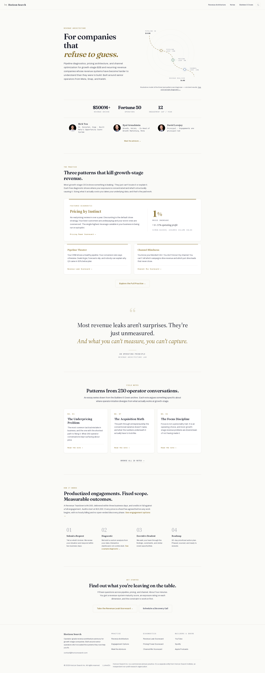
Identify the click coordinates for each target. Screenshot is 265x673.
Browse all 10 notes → (132, 461)
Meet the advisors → (132, 141)
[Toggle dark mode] (258, 5)
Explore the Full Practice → (132, 284)
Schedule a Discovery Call (155, 608)
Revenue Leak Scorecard (153, 639)
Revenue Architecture (217, 5)
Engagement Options (120, 644)
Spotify (178, 644)
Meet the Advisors (118, 649)
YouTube (178, 639)
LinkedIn (106, 665)
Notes (232, 5)
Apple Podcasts (181, 649)
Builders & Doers (246, 5)
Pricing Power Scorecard (153, 644)
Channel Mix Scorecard (152, 649)
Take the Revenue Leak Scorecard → (115, 608)
